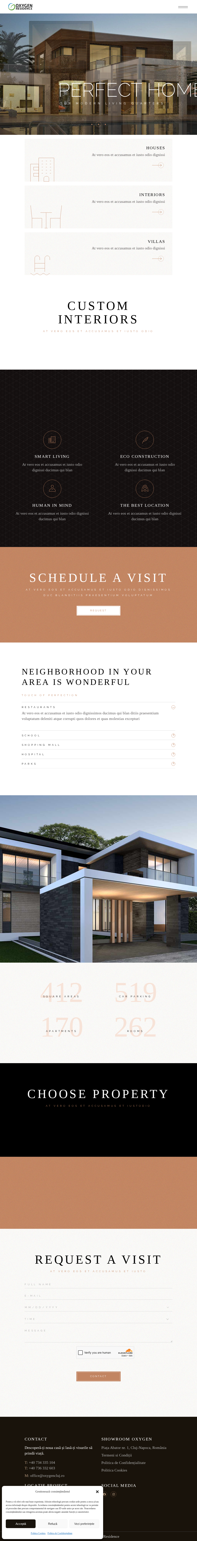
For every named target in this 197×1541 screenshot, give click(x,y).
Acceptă (21, 1523)
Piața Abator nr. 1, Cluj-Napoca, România (134, 1447)
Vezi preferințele (84, 1523)
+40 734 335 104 (42, 1462)
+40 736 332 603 (42, 1468)
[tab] (98, 706)
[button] (97, 1492)
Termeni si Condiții (116, 1455)
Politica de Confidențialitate (60, 1533)
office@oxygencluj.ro (47, 1475)
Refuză (52, 1523)
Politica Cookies (38, 1533)
